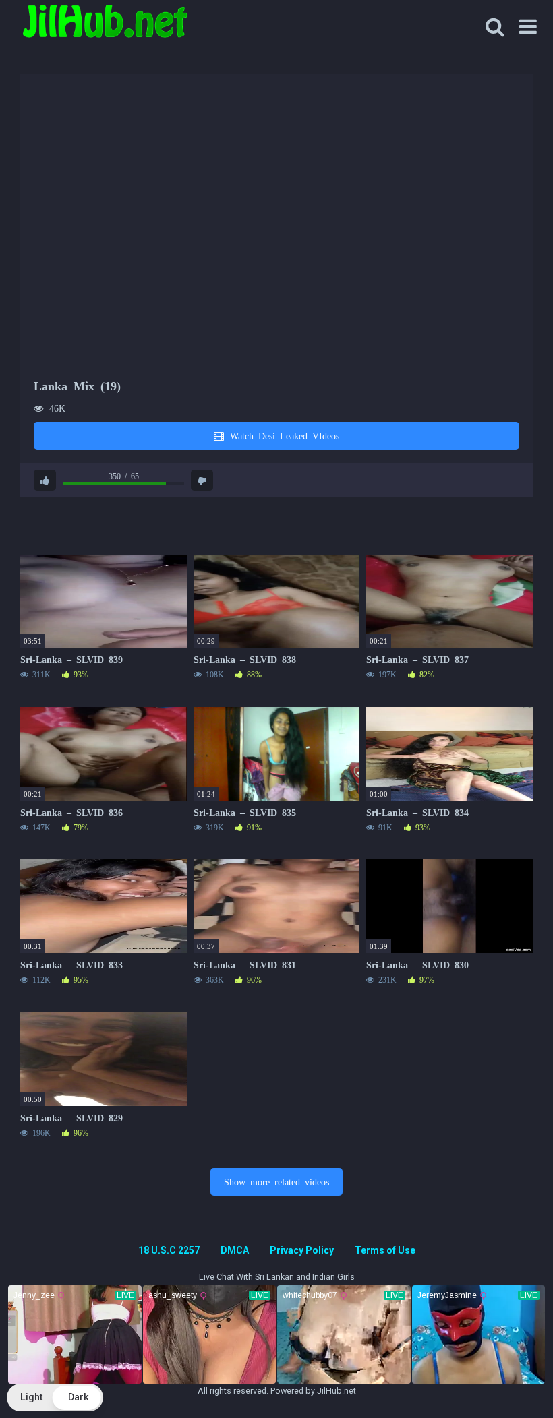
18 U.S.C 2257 (169, 1250)
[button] (55, 1397)
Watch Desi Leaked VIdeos (282, 435)
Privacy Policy (302, 1250)
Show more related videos (276, 1181)
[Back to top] (508, 1377)
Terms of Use (385, 1250)
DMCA (235, 1250)
